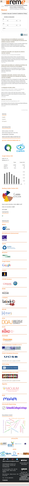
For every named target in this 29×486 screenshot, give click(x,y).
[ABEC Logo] (3, 445)
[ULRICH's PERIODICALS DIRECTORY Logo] (11, 358)
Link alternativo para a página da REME (11, 360)
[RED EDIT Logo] (10, 447)
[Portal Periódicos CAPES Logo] (10, 378)
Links (3, 461)
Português (4, 121)
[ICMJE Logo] (18, 444)
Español (4, 119)
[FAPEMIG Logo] (14, 455)
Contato (5, 480)
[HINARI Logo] (7, 315)
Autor (4, 28)
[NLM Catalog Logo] (10, 369)
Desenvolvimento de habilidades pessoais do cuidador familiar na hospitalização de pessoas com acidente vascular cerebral (14, 40)
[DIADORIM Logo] (7, 341)
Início (2, 6)
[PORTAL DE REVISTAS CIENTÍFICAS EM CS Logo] (11, 350)
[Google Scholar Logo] (6, 267)
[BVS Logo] (25, 444)
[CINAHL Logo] (10, 285)
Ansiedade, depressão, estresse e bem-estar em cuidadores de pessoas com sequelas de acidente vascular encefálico (13, 76)
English (3, 117)
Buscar (25, 34)
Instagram (12, 461)
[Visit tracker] (2, 216)
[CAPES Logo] (3, 456)
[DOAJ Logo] (12, 323)
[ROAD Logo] (8, 332)
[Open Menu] (1, 1)
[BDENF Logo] (6, 230)
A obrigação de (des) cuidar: (12, 89)
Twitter (17, 461)
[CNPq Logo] (9, 454)
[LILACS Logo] (9, 249)
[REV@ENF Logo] (6, 258)
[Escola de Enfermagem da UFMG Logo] (20, 454)
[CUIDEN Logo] (4, 275)
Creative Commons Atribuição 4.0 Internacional (24, 477)
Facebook (7, 461)
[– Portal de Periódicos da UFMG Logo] (26, 454)
